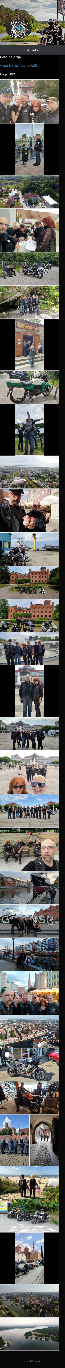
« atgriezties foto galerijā (19, 65)
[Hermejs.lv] (19, 29)
